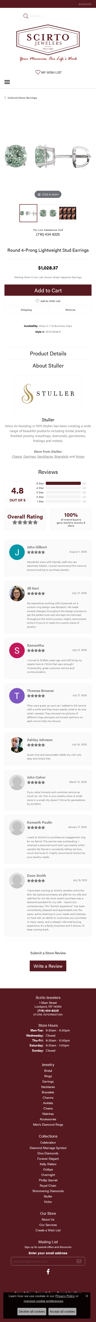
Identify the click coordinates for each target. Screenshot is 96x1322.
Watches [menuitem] (48, 1113)
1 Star (40, 501)
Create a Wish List (48, 1230)
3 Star (40, 492)
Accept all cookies (62, 1311)
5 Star (40, 483)
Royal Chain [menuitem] (48, 1185)
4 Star (40, 488)
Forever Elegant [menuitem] (48, 1158)
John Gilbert (37, 546)
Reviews (48, 471)
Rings (80, 456)
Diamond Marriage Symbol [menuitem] (48, 1147)
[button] (85, 4)
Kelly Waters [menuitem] (48, 1164)
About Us (48, 1219)
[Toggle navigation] (7, 82)
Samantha (35, 645)
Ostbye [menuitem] (48, 1169)
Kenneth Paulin (39, 822)
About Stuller (48, 365)
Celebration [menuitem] (48, 1142)
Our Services (48, 1224)
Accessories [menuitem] (48, 1119)
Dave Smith (36, 875)
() (84, 483)
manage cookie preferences (43, 1301)
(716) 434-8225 (48, 234)
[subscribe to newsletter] (79, 1261)
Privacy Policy (65, 1296)
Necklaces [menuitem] (48, 1086)
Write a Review (48, 966)
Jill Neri (33, 588)
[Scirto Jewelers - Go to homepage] (48, 44)
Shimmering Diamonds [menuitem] (48, 1190)
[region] (48, 156)
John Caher (36, 777)
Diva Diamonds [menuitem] (48, 1153)
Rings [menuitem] (48, 1076)
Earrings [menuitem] (48, 1081)
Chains (17, 456)
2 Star (40, 497)
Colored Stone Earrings (22, 98)
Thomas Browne (40, 690)
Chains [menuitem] (48, 1108)
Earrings (29, 456)
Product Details (48, 353)
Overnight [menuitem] (48, 1174)
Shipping (26, 310)
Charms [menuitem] (48, 1097)
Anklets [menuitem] (48, 1103)
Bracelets (61, 456)
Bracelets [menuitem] (48, 1092)
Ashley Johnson (39, 739)
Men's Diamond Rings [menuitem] (48, 1124)
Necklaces (45, 456)
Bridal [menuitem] (48, 1070)
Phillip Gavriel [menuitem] (48, 1180)
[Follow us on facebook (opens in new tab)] (48, 1271)
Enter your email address (48, 1252)
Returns (70, 310)
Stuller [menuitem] (48, 1196)
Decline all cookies (32, 1311)
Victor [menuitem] (48, 1201)
